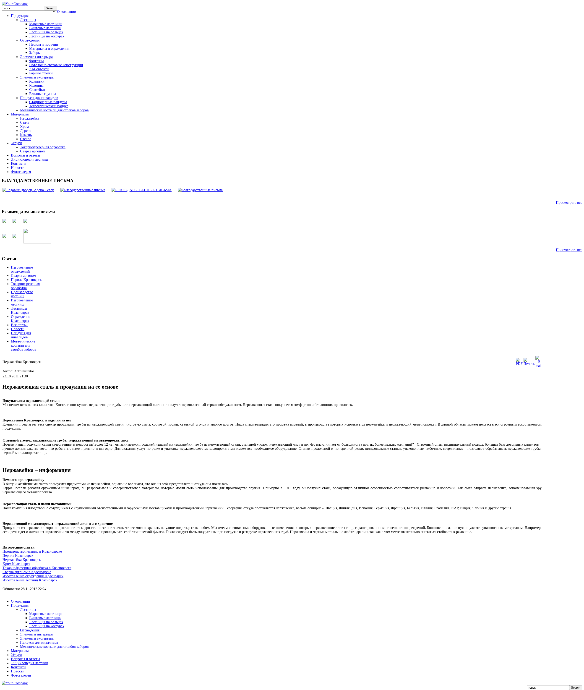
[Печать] (529, 364)
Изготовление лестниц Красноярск (30, 580)
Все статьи (19, 325)
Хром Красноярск (16, 564)
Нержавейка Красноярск (22, 560)
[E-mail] (538, 366)
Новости (17, 329)
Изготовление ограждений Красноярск (33, 576)
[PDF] (519, 364)
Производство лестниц (22, 294)
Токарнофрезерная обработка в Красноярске (37, 568)
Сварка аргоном (23, 275)
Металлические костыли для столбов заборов (23, 345)
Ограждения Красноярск (20, 319)
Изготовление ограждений (22, 269)
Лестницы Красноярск (20, 310)
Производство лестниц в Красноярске (32, 551)
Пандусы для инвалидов (21, 335)
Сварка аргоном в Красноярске (27, 572)
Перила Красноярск (26, 280)
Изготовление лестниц (22, 302)
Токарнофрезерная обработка (25, 286)
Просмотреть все (569, 202)
